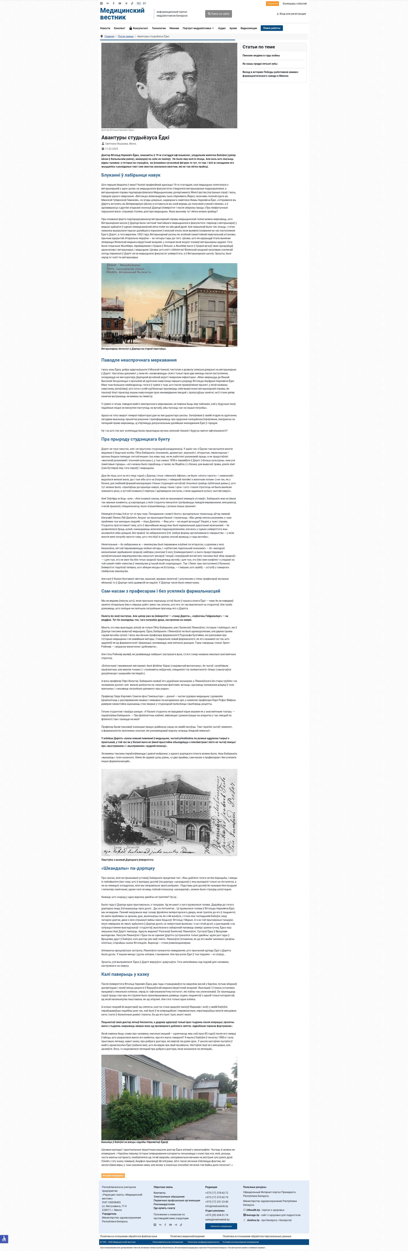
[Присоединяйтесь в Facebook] (113, 3)
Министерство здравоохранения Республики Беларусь (270, 1203)
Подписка (272, 3)
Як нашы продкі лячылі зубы (260, 63)
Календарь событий (295, 3)
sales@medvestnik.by (217, 1219)
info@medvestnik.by (216, 1206)
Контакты (160, 1192)
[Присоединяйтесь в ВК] (107, 3)
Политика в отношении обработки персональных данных (257, 1236)
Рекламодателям (164, 1204)
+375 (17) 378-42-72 (216, 1192)
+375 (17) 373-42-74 (216, 1197)
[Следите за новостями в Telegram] (126, 3)
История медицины (113, 1175)
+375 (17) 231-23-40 (216, 1201)
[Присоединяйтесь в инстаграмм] (101, 3)
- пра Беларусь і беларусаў (269, 1220)
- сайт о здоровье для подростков (273, 1215)
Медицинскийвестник (122, 14)
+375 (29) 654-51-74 (216, 1215)
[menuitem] (106, 28)
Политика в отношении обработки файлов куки (128, 1236)
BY (144, 3)
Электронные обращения (169, 1196)
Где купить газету (164, 1208)
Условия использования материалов (240, 1242)
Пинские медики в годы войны (261, 55)
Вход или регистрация (293, 13)
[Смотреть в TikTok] (132, 3)
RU (138, 3)
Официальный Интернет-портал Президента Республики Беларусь (269, 1194)
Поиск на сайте (220, 13)
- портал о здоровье (265, 1210)
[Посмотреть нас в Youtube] (120, 3)
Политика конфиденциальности (203, 1242)
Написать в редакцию (221, 1226)
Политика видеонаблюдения (187, 1236)
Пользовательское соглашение (168, 1242)
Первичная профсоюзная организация (177, 1200)
